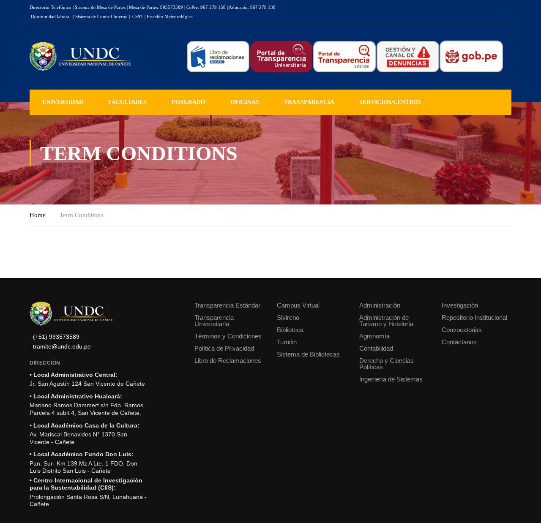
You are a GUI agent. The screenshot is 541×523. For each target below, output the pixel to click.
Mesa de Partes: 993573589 (156, 7)
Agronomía (374, 336)
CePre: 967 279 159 (206, 7)
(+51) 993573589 (56, 337)
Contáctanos (459, 342)
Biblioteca (290, 329)
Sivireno (288, 317)
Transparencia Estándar (227, 305)
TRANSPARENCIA (309, 102)
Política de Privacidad (224, 348)
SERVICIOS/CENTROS (390, 102)
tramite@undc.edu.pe (62, 346)
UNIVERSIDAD (62, 102)
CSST (137, 16)
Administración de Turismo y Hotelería (386, 320)
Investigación (460, 305)
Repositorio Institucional (474, 317)
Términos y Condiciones (228, 336)
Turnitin (287, 342)
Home (38, 215)
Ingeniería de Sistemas (391, 379)
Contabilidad (376, 348)
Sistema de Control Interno (101, 16)
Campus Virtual (298, 305)
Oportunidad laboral (51, 16)
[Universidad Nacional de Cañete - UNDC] (80, 56)
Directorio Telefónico (50, 7)
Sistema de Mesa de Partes (100, 7)
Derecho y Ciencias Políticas (386, 363)
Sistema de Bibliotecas (308, 354)
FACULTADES (127, 102)
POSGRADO (188, 102)
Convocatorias (462, 329)
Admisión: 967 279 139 (252, 7)
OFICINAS (244, 102)
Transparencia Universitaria (214, 320)
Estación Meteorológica (170, 16)
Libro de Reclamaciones (227, 360)
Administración (379, 305)
